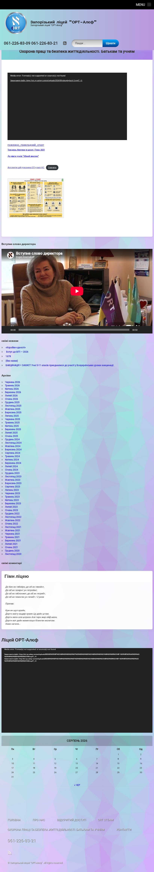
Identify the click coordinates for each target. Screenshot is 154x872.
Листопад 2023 (13, 476)
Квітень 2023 (12, 500)
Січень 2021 (11, 547)
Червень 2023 (12, 493)
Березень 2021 (13, 540)
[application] (67, 106)
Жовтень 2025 (12, 409)
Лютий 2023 (11, 507)
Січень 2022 (11, 523)
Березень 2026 (13, 392)
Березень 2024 (13, 463)
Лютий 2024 (11, 466)
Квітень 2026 (12, 389)
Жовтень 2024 (12, 446)
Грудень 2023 (12, 473)
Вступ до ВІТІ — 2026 (17, 352)
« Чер (77, 785)
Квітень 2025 (12, 426)
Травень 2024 (12, 456)
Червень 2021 (12, 534)
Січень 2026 (11, 399)
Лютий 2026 (11, 395)
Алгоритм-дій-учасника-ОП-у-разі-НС (26, 167)
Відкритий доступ (71, 820)
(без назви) (12, 361)
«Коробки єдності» (16, 347)
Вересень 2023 (13, 483)
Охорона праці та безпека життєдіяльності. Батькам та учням (56, 829)
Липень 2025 (12, 416)
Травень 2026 (12, 385)
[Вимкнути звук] (141, 330)
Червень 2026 (12, 382)
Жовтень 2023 (12, 480)
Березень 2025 (13, 429)
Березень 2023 (13, 503)
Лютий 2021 (11, 544)
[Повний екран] (147, 330)
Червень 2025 (12, 419)
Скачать (52, 167)
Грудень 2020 (12, 550)
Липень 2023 (12, 490)
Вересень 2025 (13, 412)
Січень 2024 (11, 469)
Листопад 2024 (13, 443)
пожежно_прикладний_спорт (26, 144)
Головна (14, 820)
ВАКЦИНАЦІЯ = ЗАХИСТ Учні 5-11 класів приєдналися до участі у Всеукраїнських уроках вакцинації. (60, 365)
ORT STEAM (105, 820)
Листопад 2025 (13, 405)
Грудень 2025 (12, 402)
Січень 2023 (11, 510)
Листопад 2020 (13, 554)
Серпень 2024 (12, 453)
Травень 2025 (12, 422)
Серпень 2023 (12, 486)
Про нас (38, 820)
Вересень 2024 (13, 449)
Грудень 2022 (12, 513)
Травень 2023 (12, 496)
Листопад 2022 (13, 517)
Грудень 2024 (12, 439)
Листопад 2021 (13, 527)
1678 (8, 356)
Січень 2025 (11, 436)
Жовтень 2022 (12, 520)
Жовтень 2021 (12, 530)
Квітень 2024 (12, 459)
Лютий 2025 (11, 432)
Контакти (123, 829)
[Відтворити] (6, 330)
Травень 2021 (12, 537)
